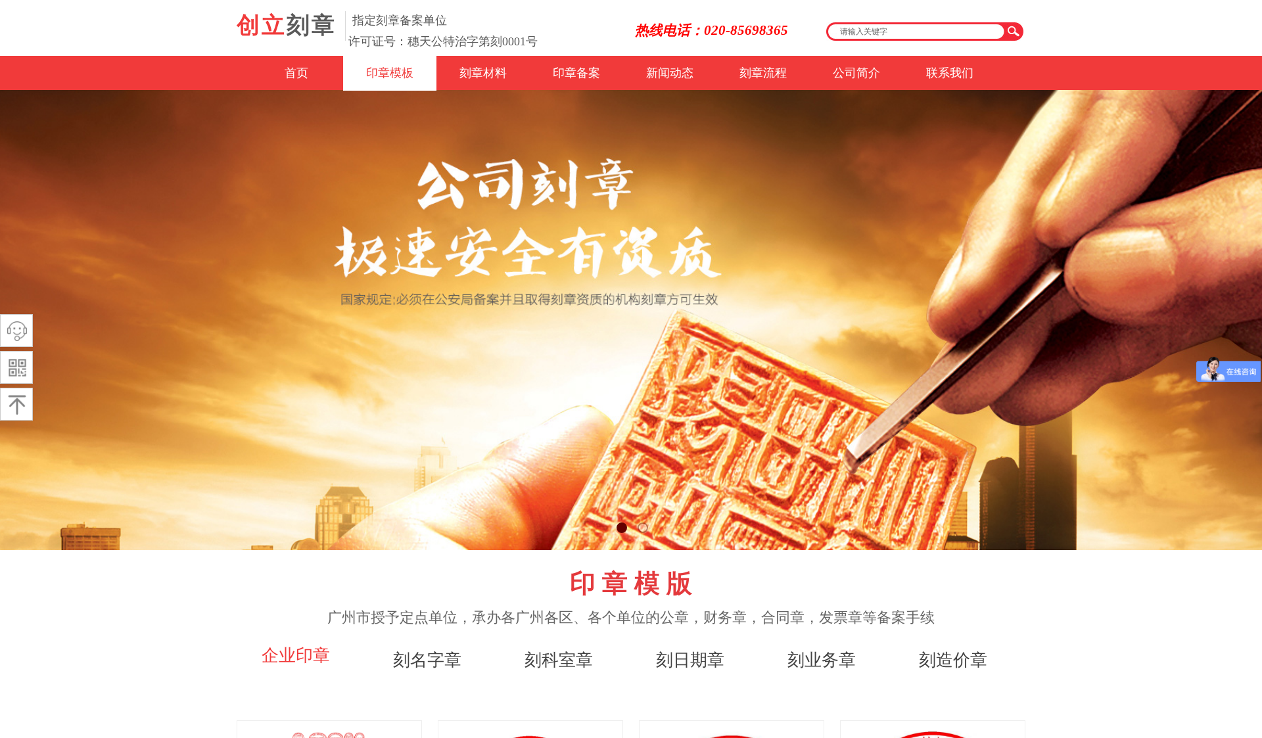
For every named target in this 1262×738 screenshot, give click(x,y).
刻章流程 (763, 73)
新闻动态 (669, 73)
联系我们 (949, 73)
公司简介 (856, 73)
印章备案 (576, 73)
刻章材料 (483, 73)
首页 (296, 73)
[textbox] (916, 31)
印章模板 (389, 73)
